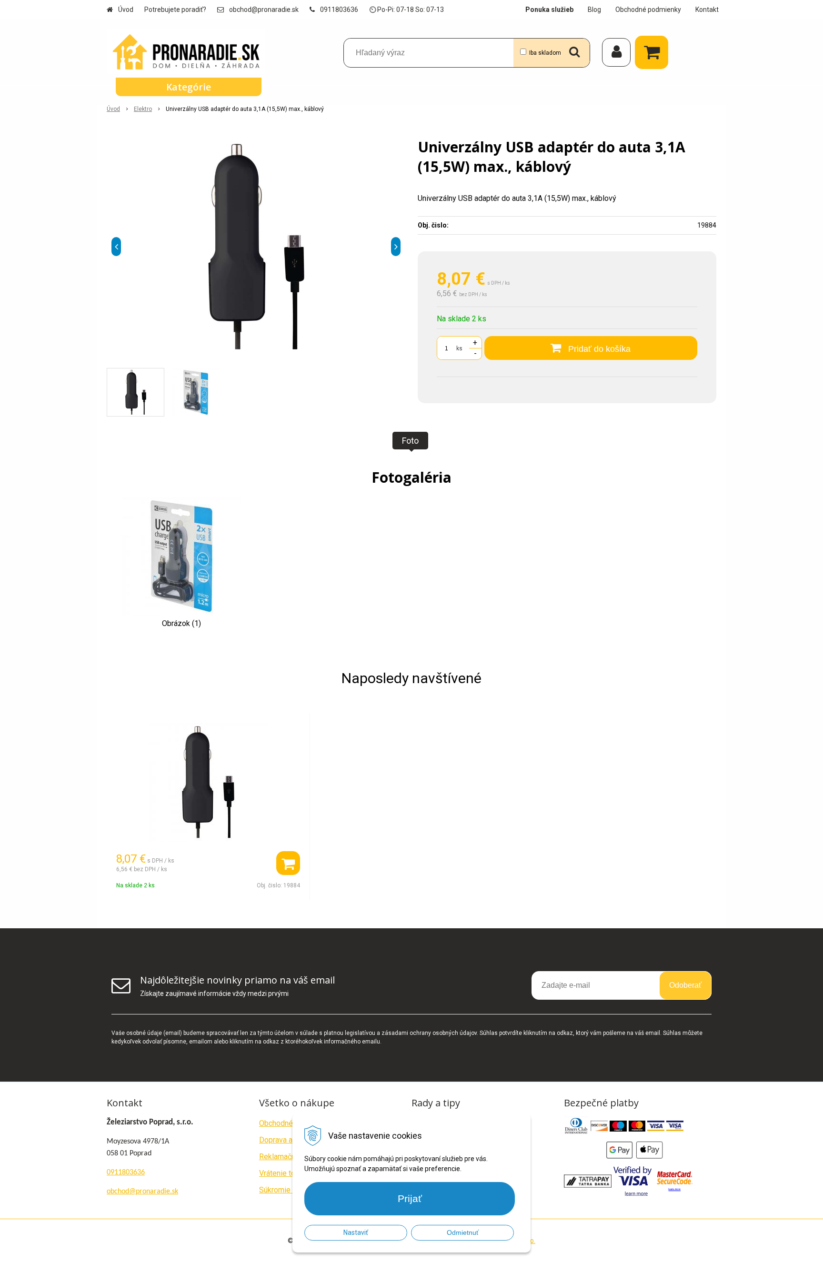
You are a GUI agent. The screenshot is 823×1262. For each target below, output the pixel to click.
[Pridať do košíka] (288, 863)
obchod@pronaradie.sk (264, 9)
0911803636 (339, 9)
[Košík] (654, 52)
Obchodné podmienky (648, 9)
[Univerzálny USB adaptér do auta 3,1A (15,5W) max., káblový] (256, 246)
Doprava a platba (287, 1139)
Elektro (143, 109)
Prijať (410, 1198)
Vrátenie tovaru (284, 1173)
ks (459, 348)
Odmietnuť (463, 1232)
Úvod (125, 9)
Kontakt (707, 9)
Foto (410, 441)
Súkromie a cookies (292, 1189)
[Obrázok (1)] (181, 555)
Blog (594, 9)
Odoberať (685, 985)
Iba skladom (545, 53)
